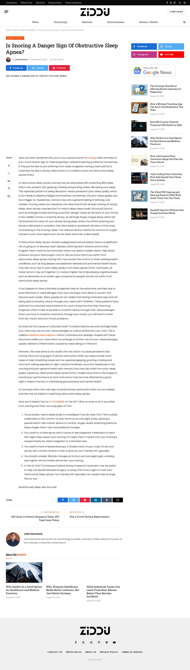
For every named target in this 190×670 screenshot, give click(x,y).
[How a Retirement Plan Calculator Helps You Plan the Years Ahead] (139, 160)
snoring (91, 157)
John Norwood (21, 59)
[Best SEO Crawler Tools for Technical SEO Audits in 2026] (139, 126)
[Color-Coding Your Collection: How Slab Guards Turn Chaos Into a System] (139, 178)
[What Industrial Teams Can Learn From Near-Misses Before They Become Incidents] (105, 572)
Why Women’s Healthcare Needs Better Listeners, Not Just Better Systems (62, 590)
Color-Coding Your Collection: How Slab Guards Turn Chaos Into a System (166, 177)
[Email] (9, 196)
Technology (60, 22)
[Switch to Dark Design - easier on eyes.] (180, 3)
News (35, 22)
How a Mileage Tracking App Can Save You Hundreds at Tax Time (166, 107)
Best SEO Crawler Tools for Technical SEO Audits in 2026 (166, 123)
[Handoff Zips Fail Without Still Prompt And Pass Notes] (139, 214)
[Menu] (6, 11)
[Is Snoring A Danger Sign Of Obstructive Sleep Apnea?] (64, 112)
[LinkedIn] (9, 181)
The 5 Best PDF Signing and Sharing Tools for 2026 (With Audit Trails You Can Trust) (165, 195)
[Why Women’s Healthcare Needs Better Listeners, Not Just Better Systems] (64, 572)
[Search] (184, 2)
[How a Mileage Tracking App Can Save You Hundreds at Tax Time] (139, 108)
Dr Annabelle (56, 401)
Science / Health (148, 22)
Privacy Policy (54, 2)
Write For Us (26, 2)
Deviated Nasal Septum (42, 335)
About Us (40, 2)
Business (87, 22)
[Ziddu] (95, 12)
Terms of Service (73, 2)
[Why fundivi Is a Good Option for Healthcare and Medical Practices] (24, 572)
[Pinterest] (9, 188)
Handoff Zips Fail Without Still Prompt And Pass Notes (167, 211)
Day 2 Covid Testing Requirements (90, 516)
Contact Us (11, 2)
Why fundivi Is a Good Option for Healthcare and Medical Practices (24, 590)
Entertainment (115, 22)
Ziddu (8, 30)
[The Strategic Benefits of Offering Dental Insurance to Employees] (139, 90)
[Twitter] (9, 173)
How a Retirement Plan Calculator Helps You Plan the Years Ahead (166, 159)
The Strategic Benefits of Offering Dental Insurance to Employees (165, 89)
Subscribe (176, 11)
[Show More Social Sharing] (73, 68)
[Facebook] (9, 166)
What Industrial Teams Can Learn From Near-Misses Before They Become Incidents (103, 591)
